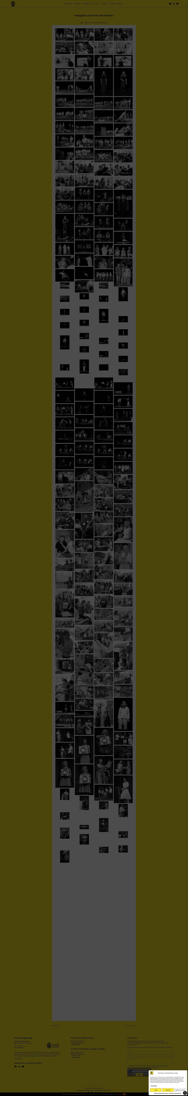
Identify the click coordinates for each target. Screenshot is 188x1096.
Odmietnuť (168, 1090)
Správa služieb (154, 1085)
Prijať (156, 1090)
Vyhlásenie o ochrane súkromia (175, 1093)
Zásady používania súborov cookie (161, 1093)
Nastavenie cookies (180, 1090)
